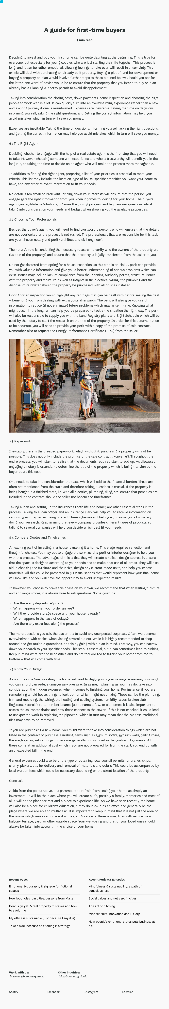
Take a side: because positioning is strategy (39, 926)
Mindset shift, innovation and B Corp (114, 914)
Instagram (91, 992)
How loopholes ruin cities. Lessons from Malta (41, 898)
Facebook (53, 992)
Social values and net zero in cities (112, 898)
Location (127, 992)
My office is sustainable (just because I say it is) (42, 918)
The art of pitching (102, 906)
